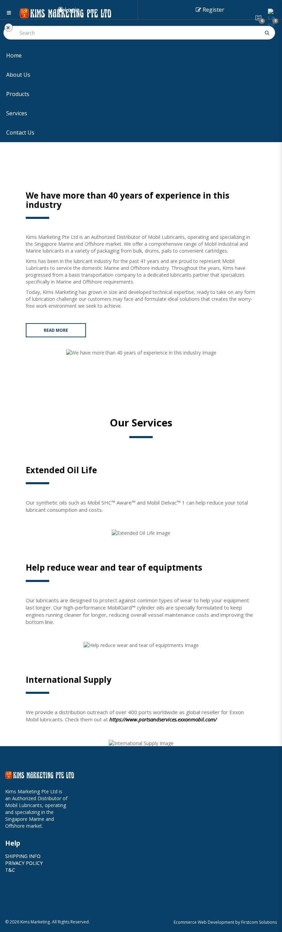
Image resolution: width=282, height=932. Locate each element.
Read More (56, 330)
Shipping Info (23, 856)
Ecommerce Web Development (204, 922)
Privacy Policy (24, 863)
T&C (10, 870)
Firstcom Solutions (259, 922)
